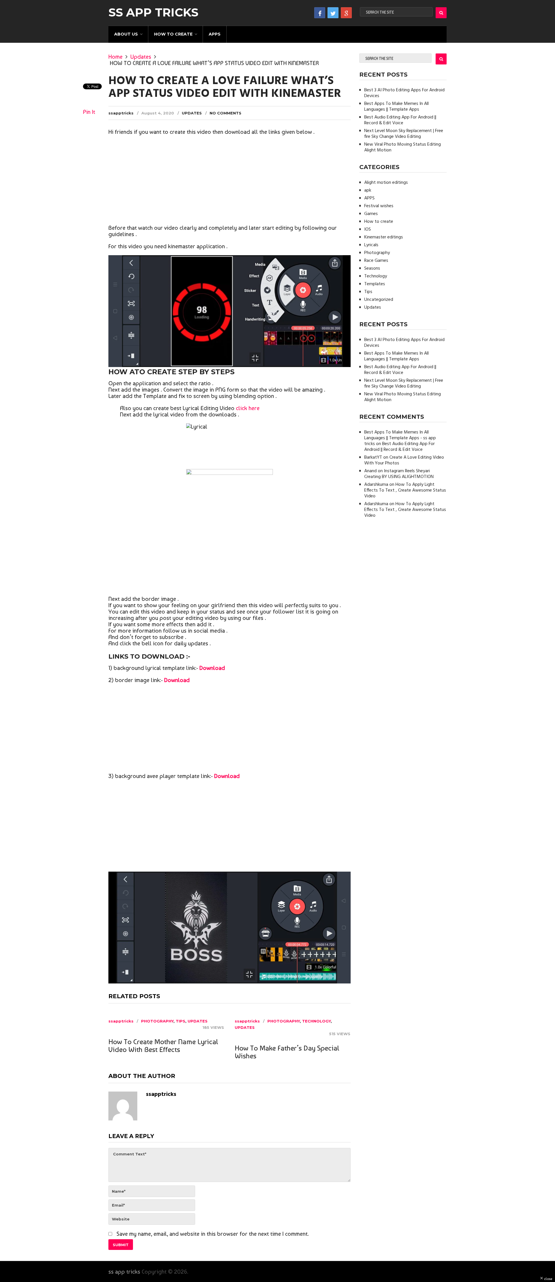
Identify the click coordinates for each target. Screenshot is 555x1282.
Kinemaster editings (383, 237)
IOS (367, 229)
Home (115, 56)
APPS (215, 34)
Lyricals (371, 245)
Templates (374, 284)
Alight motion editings (386, 182)
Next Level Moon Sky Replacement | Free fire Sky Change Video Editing (403, 133)
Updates (140, 56)
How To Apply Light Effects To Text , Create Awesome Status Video (405, 490)
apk (367, 190)
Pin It (89, 111)
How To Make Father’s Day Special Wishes (287, 1052)
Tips (180, 1021)
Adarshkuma (376, 484)
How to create (173, 34)
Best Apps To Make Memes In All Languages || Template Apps (396, 106)
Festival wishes (378, 206)
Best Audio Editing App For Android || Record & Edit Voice (400, 120)
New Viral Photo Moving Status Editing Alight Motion (402, 147)
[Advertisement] (229, 181)
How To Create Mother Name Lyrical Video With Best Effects (163, 1045)
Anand (370, 471)
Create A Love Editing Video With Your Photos (404, 460)
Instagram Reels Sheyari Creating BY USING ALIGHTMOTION (399, 474)
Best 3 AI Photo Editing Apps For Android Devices (404, 93)
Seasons (372, 268)
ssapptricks (121, 113)
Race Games (376, 260)
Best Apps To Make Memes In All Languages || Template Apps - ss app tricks (400, 438)
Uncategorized (378, 299)
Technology (316, 1021)
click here (248, 408)
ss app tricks (153, 12)
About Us (126, 34)
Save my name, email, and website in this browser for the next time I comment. (212, 1233)
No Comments (225, 113)
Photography (157, 1021)
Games (371, 214)
